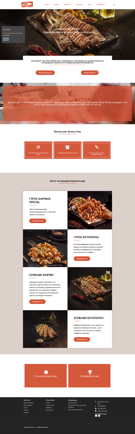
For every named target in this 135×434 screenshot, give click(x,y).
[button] (45, 72)
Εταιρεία (56, 4)
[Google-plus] (99, 416)
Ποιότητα (79, 4)
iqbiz (35, 427)
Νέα (89, 4)
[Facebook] (96, 416)
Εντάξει (6, 39)
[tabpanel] (67, 34)
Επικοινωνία (101, 4)
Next (132, 34)
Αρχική (46, 4)
